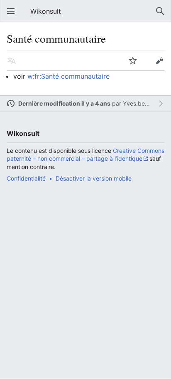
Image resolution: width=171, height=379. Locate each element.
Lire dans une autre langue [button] (11, 60)
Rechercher (160, 11)
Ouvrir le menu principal (10, 11)
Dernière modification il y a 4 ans (64, 103)
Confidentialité (26, 178)
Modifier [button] (159, 60)
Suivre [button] (133, 60)
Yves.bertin (138, 103)
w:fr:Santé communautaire (68, 76)
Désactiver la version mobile (94, 178)
